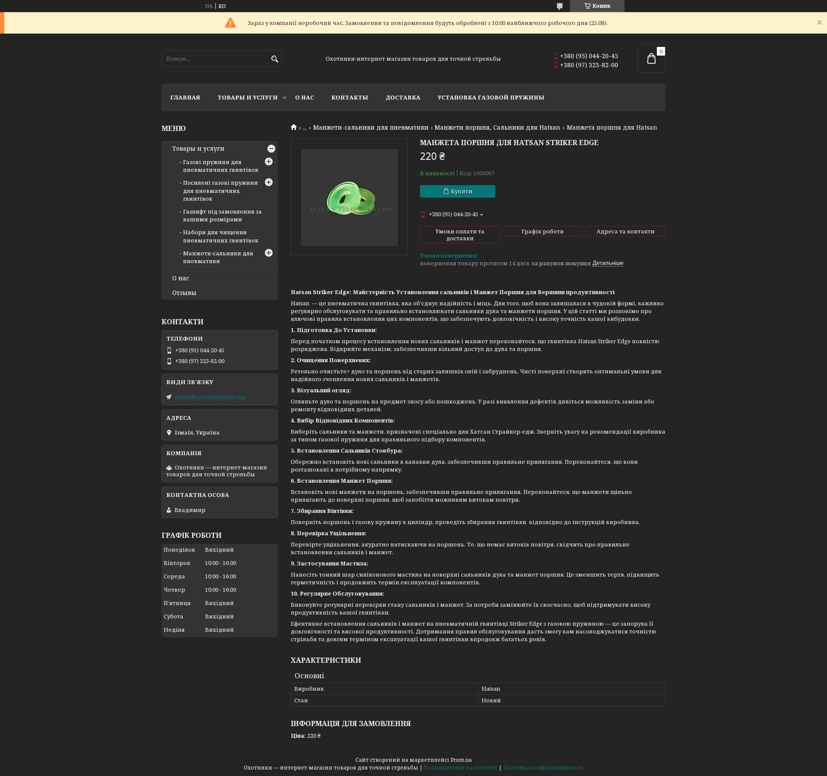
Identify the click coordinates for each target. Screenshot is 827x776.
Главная (185, 97)
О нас (304, 97)
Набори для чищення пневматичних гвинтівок (220, 236)
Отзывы (184, 293)
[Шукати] (274, 59)
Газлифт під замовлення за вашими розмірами (222, 215)
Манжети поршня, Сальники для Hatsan (497, 127)
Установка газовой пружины (491, 97)
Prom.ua (461, 760)
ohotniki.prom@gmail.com (210, 397)
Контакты (349, 97)
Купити (462, 191)
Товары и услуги (248, 97)
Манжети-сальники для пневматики (371, 127)
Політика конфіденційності (543, 767)
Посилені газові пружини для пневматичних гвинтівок (220, 190)
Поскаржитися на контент (460, 767)
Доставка (403, 97)
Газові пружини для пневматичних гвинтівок (220, 166)
